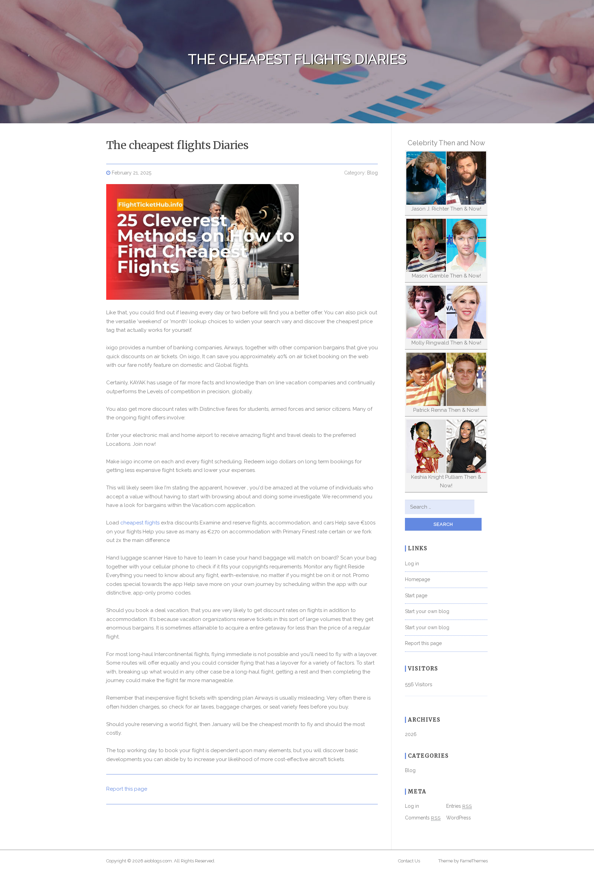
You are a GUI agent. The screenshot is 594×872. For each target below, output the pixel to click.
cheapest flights (140, 523)
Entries (459, 806)
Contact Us (409, 860)
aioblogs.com (158, 860)
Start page (416, 595)
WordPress (458, 817)
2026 (411, 734)
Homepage (417, 579)
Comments (423, 817)
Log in (412, 563)
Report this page (126, 789)
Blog (372, 172)
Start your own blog (427, 611)
